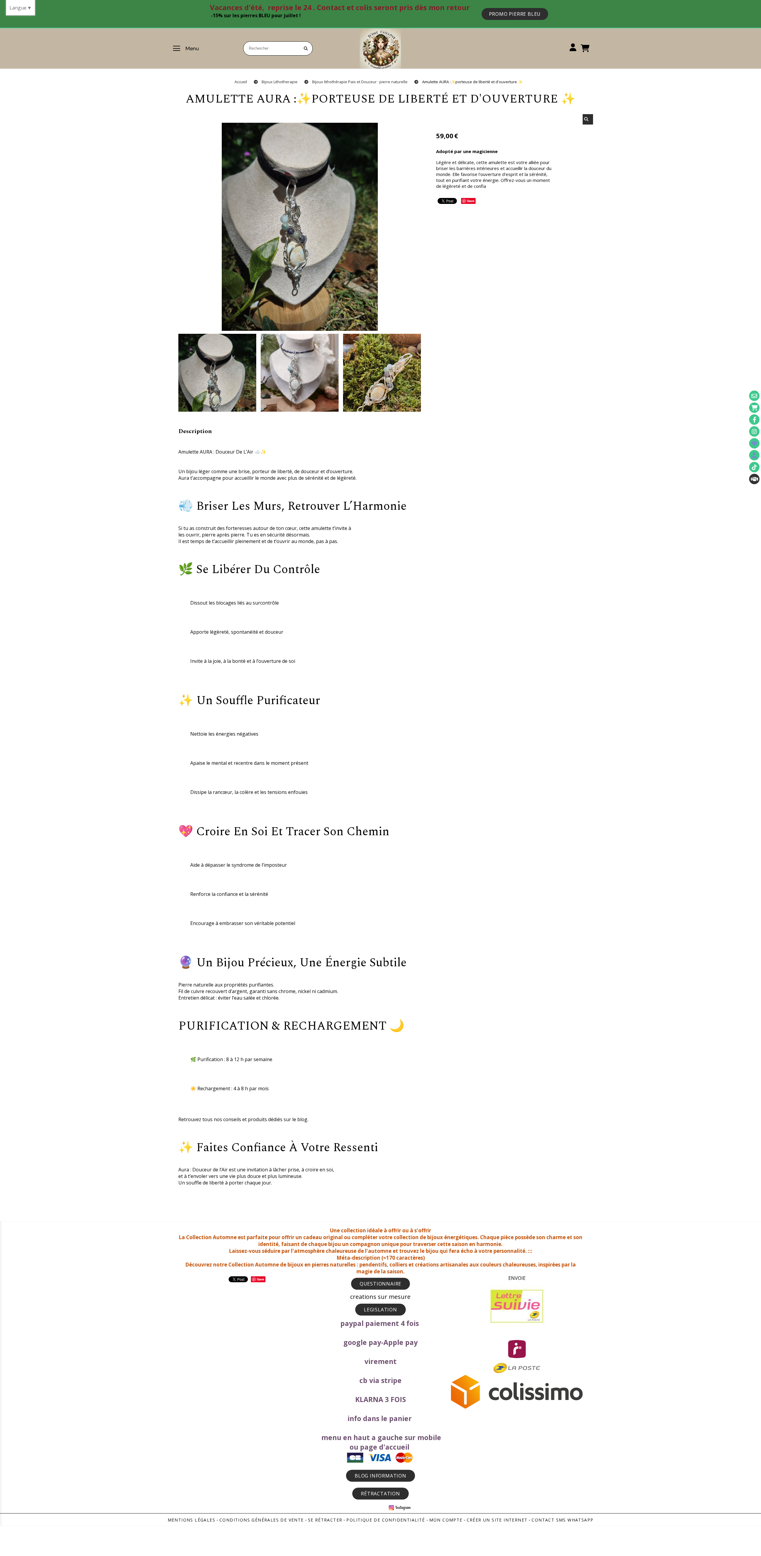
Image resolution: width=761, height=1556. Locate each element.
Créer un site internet (497, 1520)
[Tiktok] (754, 467)
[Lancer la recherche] (306, 48)
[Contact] (754, 396)
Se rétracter (325, 1520)
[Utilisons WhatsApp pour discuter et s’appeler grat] (754, 479)
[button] (412, 372)
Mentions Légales (191, 1520)
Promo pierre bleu (515, 14)
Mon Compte (446, 1520)
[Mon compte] (754, 455)
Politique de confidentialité (385, 1520)
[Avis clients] (754, 443)
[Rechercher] (588, 119)
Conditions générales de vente (261, 1520)
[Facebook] (754, 419)
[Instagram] (754, 431)
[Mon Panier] (754, 407)
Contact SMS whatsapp (562, 1520)
